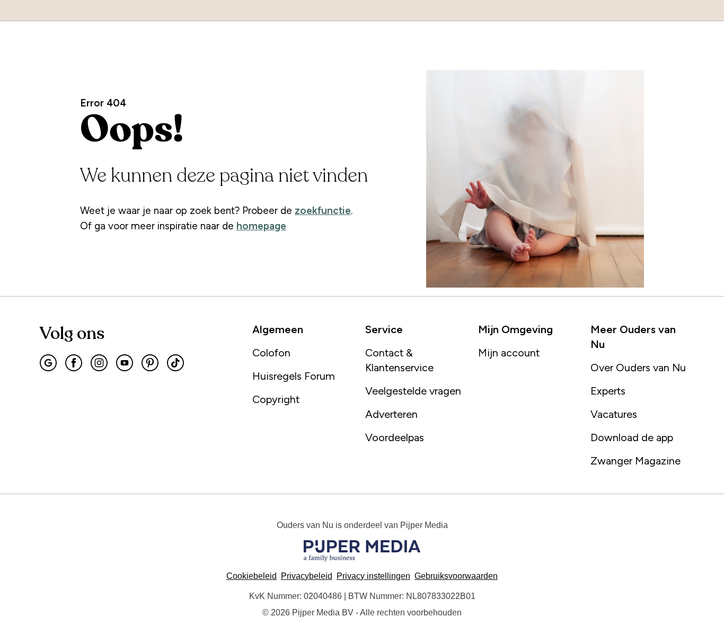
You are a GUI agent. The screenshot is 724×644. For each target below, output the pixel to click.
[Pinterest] (150, 362)
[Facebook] (73, 362)
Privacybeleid (306, 575)
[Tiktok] (175, 362)
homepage (261, 226)
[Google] (48, 362)
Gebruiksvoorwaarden (456, 575)
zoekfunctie (323, 210)
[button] (373, 575)
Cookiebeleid (251, 575)
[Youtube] (124, 362)
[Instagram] (99, 362)
